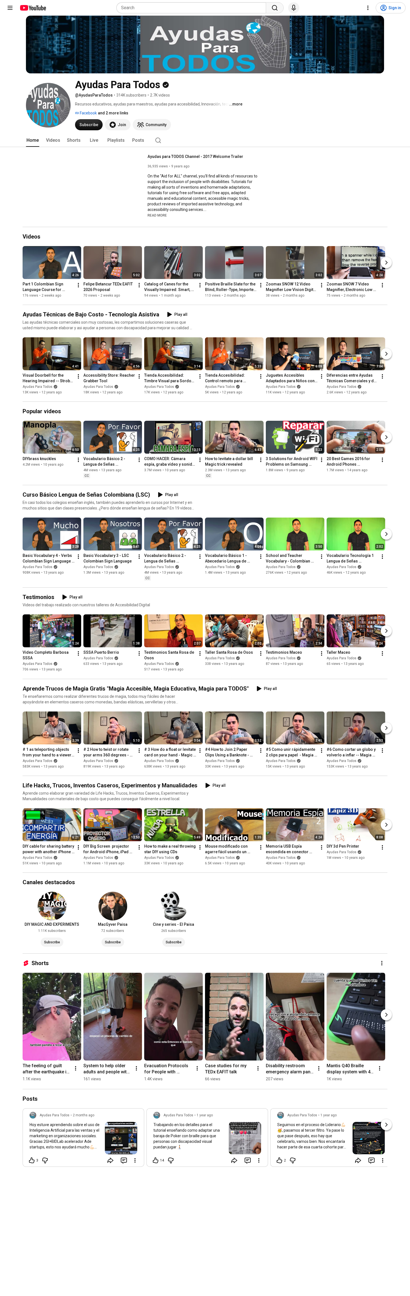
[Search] (275, 7)
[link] (83, 1139)
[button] (157, 215)
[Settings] (368, 7)
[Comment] (123, 1160)
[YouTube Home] (33, 8)
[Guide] (10, 7)
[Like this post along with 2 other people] (279, 1160)
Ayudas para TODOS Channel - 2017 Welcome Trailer (195, 156)
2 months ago (83, 1115)
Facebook (88, 113)
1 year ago (205, 1115)
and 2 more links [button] (113, 113)
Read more (157, 215)
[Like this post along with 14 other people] (155, 1160)
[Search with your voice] (293, 7)
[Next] (386, 262)
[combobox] (193, 7)
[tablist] (205, 140)
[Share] (110, 1160)
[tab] (32, 140)
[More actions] (78, 285)
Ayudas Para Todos (37, 387)
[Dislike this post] (44, 1160)
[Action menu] (135, 1160)
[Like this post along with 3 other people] (31, 1160)
